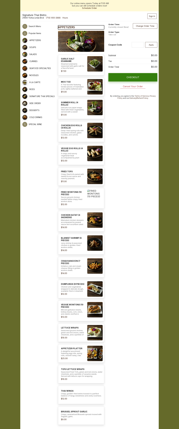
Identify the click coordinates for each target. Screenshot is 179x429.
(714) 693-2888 (53, 18)
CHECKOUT (133, 77)
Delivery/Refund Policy (138, 98)
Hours (65, 18)
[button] (81, 65)
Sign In (152, 16)
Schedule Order (89, 8)
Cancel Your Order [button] (133, 86)
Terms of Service (142, 96)
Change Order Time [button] (145, 26)
